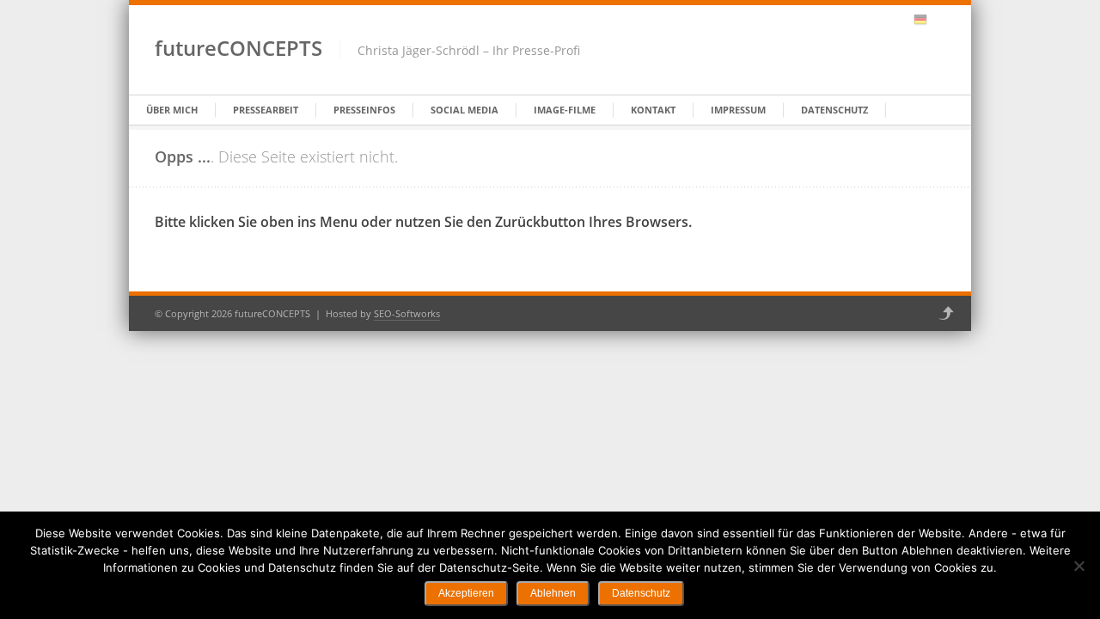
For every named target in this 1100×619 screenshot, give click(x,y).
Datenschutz (834, 109)
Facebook (853, 20)
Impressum (738, 109)
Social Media (464, 109)
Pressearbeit (265, 109)
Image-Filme (565, 109)
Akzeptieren (466, 593)
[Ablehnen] (1078, 565)
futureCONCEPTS (238, 48)
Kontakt (653, 109)
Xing (876, 20)
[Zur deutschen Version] (920, 20)
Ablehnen (553, 593)
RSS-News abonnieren (898, 20)
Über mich (172, 109)
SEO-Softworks (407, 313)
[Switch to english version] (938, 20)
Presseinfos (364, 109)
